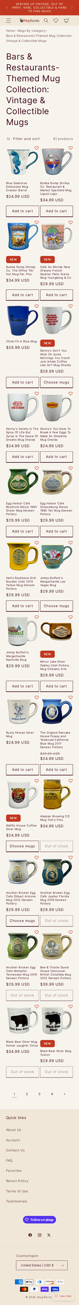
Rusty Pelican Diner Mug (20, 734)
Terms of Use (17, 1191)
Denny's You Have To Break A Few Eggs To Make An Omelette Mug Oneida (55, 434)
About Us (13, 1130)
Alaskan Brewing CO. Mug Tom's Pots (55, 818)
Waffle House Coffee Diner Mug (21, 827)
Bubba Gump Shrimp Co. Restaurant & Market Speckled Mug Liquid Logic (56, 188)
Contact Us (15, 1150)
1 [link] (14, 1094)
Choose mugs (56, 382)
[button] (8, 20)
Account (13, 1140)
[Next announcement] (71, 7)
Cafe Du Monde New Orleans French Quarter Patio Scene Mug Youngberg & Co (55, 272)
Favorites (14, 1171)
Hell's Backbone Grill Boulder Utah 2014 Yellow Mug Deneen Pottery (21, 583)
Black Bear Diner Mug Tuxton (55, 1052)
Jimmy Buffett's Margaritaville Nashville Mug (17, 656)
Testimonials (16, 1201)
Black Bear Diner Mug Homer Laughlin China (22, 1043)
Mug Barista (45, 1297)
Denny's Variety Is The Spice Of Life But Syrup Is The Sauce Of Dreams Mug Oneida (22, 434)
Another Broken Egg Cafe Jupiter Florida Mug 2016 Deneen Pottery (55, 898)
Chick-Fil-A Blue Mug (21, 341)
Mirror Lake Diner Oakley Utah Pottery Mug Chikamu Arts (55, 665)
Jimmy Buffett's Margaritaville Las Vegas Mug (53, 581)
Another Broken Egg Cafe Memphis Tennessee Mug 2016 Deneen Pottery (21, 973)
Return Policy (17, 1181)
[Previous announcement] (7, 7)
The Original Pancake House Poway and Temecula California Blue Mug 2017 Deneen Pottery (55, 740)
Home (10, 30)
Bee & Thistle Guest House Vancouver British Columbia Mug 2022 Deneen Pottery (55, 973)
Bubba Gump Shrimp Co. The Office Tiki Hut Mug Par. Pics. (20, 270)
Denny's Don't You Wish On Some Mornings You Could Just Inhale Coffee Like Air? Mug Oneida (55, 358)
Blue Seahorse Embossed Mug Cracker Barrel (17, 186)
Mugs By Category (32, 30)
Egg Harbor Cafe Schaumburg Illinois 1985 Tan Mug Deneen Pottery (56, 509)
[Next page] (64, 1094)
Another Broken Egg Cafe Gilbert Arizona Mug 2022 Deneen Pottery (21, 898)
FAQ (9, 1161)
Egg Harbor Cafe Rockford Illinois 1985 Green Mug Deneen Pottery (21, 509)
